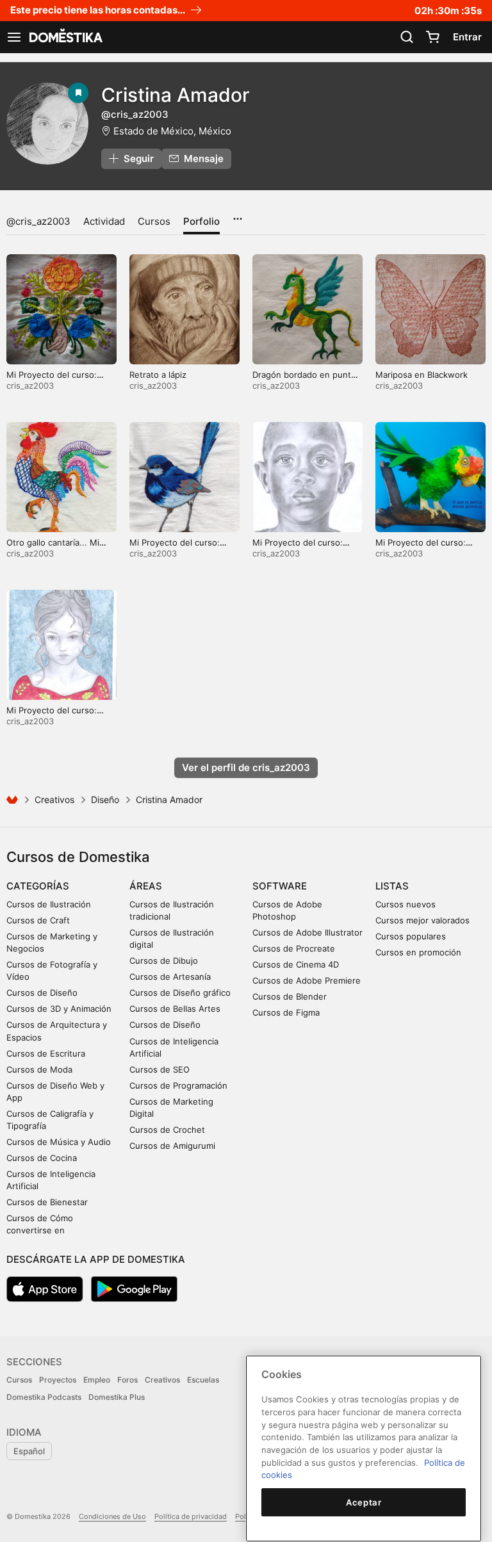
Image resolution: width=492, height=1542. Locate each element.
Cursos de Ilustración (48, 904)
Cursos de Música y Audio (58, 1142)
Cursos (154, 221)
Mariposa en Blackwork (421, 374)
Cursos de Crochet (167, 1129)
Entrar (467, 37)
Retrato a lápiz (157, 374)
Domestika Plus (116, 1397)
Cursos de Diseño (42, 992)
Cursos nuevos (405, 904)
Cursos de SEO (159, 1069)
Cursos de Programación (178, 1085)
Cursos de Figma (286, 1012)
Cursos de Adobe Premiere (306, 980)
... (237, 214)
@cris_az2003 (38, 221)
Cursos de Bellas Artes (174, 1008)
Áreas (145, 886)
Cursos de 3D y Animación (58, 1008)
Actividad (104, 221)
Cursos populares (410, 936)
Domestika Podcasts (43, 1397)
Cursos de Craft (38, 920)
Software (279, 886)
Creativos (54, 799)
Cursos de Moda (39, 1069)
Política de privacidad (190, 1516)
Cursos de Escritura (45, 1053)
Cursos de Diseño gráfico (180, 992)
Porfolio (201, 221)
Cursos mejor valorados (422, 920)
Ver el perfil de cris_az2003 (246, 767)
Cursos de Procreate (293, 948)
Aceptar (364, 1502)
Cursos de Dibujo (163, 960)
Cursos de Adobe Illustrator (307, 932)
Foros (127, 1379)
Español (29, 1451)
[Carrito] (432, 37)
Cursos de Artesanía (170, 976)
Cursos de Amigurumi (172, 1145)
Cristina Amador (175, 94)
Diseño (105, 799)
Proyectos (57, 1379)
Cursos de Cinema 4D (295, 964)
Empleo (96, 1379)
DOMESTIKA (64, 37)
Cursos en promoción (418, 952)
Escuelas (203, 1379)
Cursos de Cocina (41, 1158)
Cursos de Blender (289, 996)
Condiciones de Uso (112, 1516)
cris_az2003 (30, 385)
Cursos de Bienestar (47, 1202)
